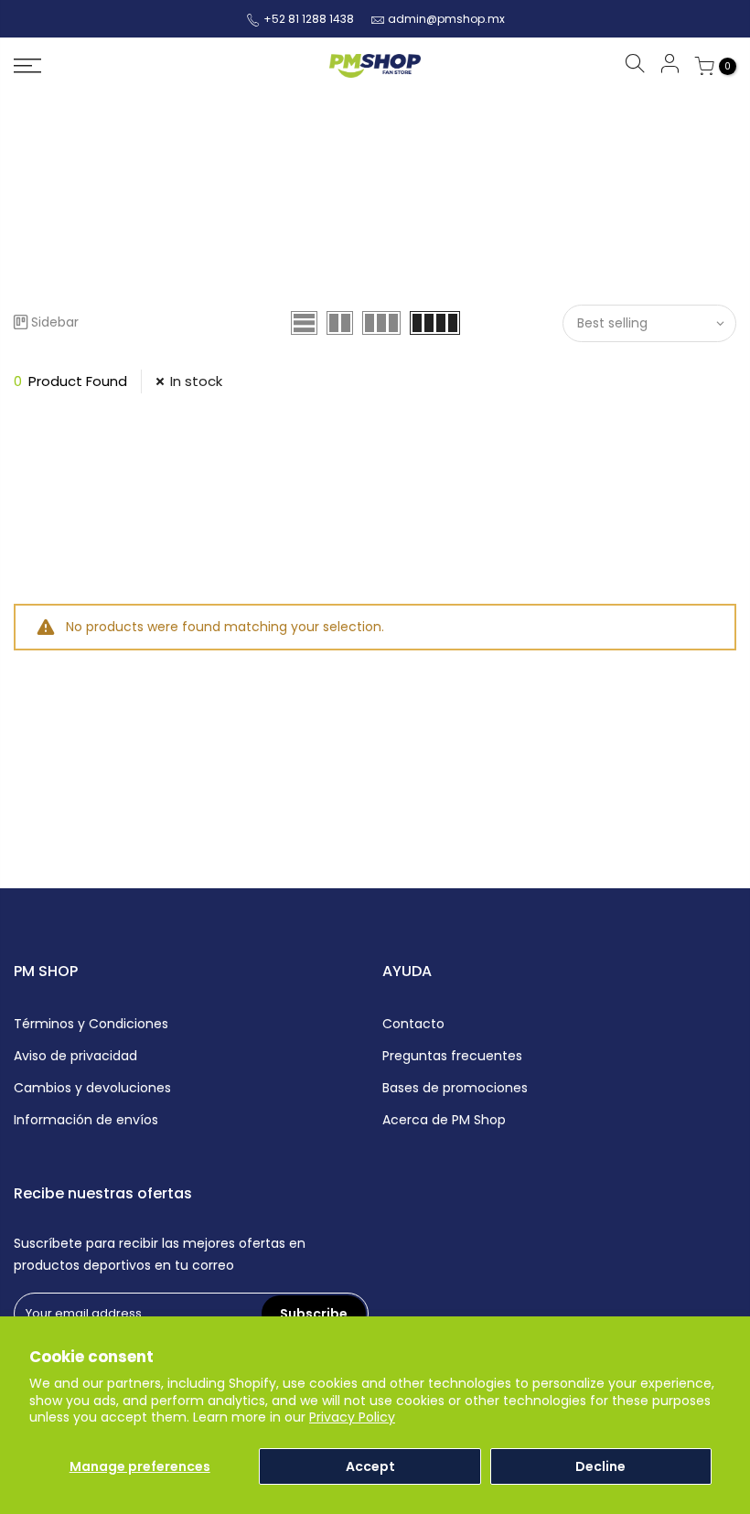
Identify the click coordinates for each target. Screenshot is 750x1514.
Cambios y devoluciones (92, 1088)
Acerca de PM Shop (444, 1120)
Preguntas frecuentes (452, 1056)
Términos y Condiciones (91, 1024)
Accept (370, 1466)
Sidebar (55, 322)
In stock (196, 381)
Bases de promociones (455, 1088)
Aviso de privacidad (75, 1056)
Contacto (413, 1024)
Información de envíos (86, 1120)
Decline (600, 1466)
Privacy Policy (352, 1417)
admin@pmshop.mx (446, 19)
